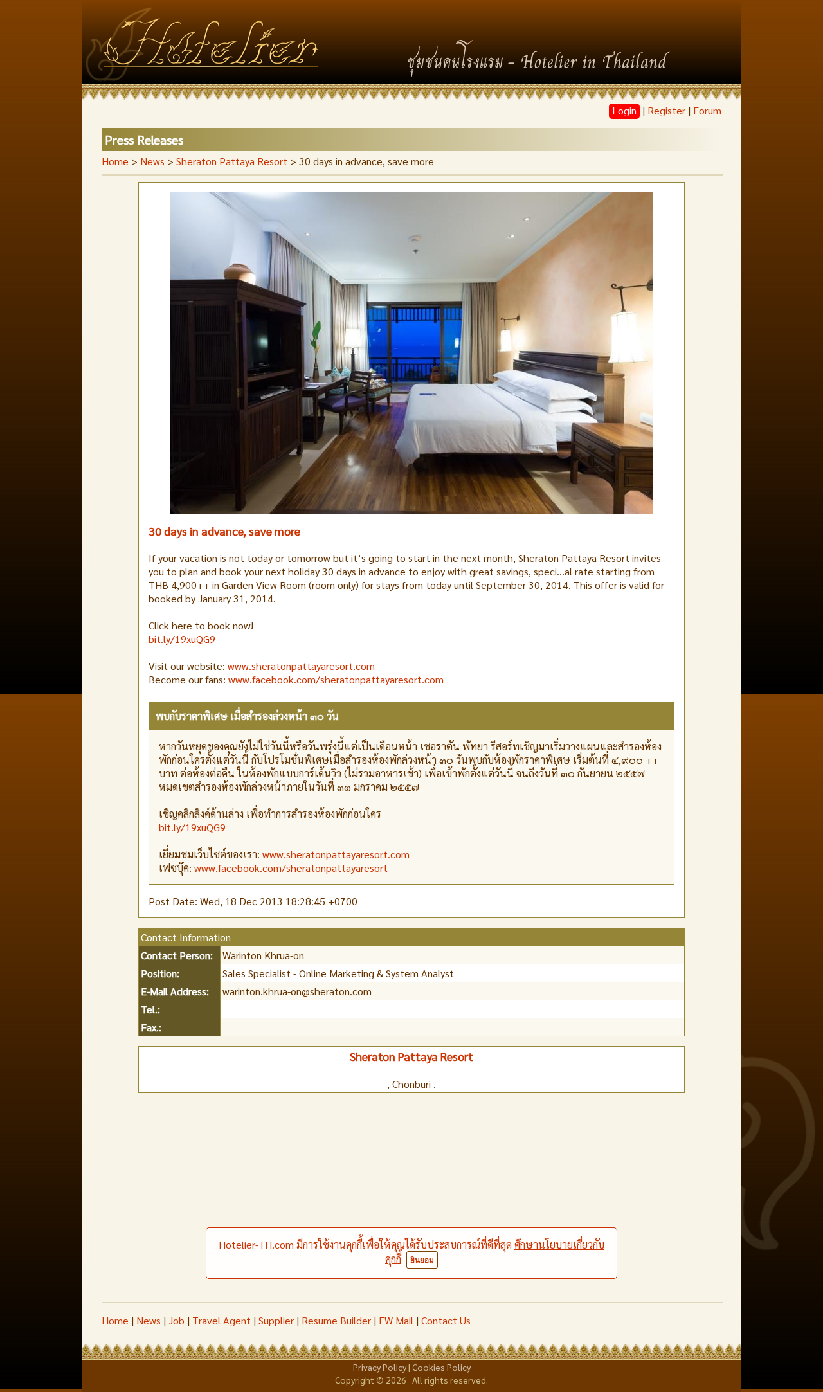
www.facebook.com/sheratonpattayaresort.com (336, 679)
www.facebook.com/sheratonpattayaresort (291, 867)
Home (115, 161)
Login (624, 110)
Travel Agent (221, 1320)
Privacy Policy (379, 1367)
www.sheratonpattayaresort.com (301, 666)
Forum (707, 110)
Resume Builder (336, 1320)
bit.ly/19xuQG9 (182, 639)
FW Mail (396, 1320)
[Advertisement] (411, 1206)
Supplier (276, 1320)
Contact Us (446, 1320)
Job (176, 1320)
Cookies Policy (441, 1367)
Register (666, 110)
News (148, 1320)
